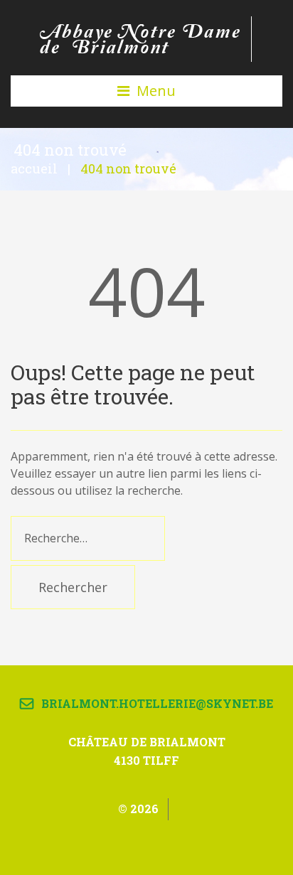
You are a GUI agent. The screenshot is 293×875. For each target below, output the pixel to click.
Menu (156, 90)
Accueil (34, 168)
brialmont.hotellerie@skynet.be (157, 703)
